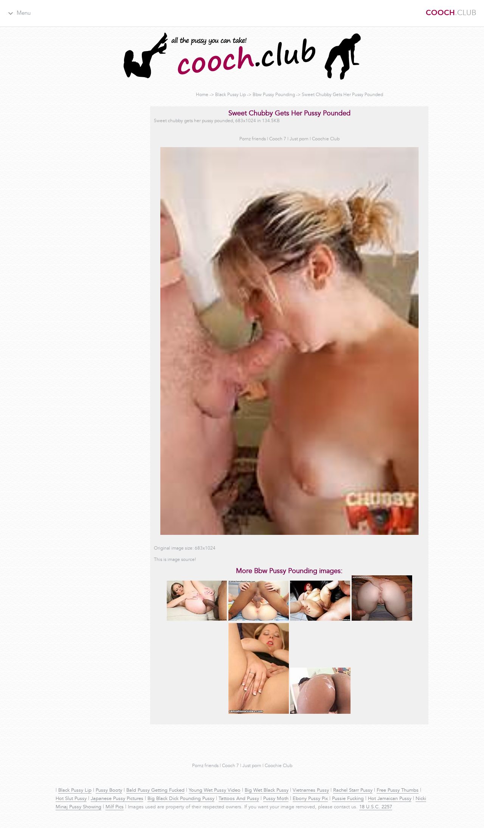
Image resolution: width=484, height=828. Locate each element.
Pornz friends (252, 139)
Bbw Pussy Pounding (274, 95)
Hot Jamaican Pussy (389, 799)
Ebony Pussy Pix (310, 799)
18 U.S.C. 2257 (375, 807)
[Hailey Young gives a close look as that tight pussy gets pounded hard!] (197, 619)
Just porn (299, 139)
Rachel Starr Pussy (352, 790)
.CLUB (451, 13)
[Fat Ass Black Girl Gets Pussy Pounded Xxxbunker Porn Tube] (320, 712)
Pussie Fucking (348, 799)
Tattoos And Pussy (239, 799)
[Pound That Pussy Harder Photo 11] (258, 712)
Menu (24, 13)
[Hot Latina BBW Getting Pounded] (320, 619)
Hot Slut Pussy (71, 799)
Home (202, 95)
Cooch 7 (277, 139)
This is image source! (175, 559)
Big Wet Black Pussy (267, 790)
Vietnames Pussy (311, 790)
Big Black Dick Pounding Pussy (180, 799)
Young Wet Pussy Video (214, 790)
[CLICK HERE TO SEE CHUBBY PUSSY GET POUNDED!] (382, 619)
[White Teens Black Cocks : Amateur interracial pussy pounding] (258, 619)
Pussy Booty (109, 790)
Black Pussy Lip (230, 95)
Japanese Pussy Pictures (117, 799)
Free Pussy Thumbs (398, 790)
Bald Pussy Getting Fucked (155, 790)
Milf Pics (114, 807)
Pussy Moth (276, 799)
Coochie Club (326, 139)
